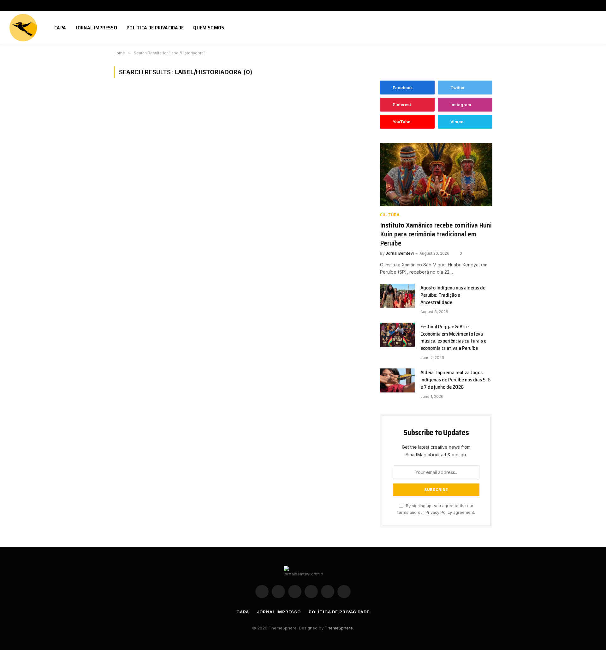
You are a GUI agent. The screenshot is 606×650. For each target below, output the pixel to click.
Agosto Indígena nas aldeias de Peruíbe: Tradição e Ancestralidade (452, 295)
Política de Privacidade (155, 28)
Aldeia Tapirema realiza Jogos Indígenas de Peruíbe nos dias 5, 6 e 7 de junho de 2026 (455, 380)
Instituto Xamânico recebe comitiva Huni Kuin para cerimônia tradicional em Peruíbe (436, 234)
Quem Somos (208, 28)
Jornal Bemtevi (400, 253)
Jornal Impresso (96, 28)
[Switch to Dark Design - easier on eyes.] (585, 27)
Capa (60, 28)
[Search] (594, 28)
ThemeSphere (339, 627)
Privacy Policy (438, 512)
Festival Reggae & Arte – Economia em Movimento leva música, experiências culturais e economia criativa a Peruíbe (453, 337)
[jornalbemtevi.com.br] (24, 28)
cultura (390, 214)
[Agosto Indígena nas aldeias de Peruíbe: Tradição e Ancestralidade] (397, 296)
